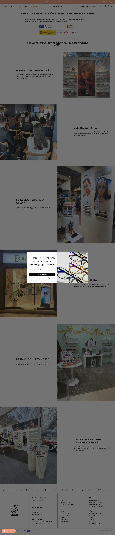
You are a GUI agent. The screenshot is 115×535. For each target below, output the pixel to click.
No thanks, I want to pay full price (42, 278)
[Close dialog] (86, 253)
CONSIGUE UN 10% (42, 274)
